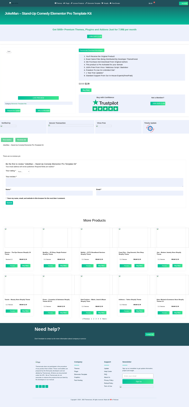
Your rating (11, 171)
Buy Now (86, 90)
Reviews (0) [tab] (21, 140)
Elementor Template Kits (18, 103)
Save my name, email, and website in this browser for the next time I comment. (36, 198)
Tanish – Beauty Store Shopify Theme (17, 299)
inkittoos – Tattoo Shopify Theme (130, 299)
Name (8, 189)
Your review (11, 177)
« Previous (86, 319)
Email (98, 189)
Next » (104, 319)
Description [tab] (7, 140)
